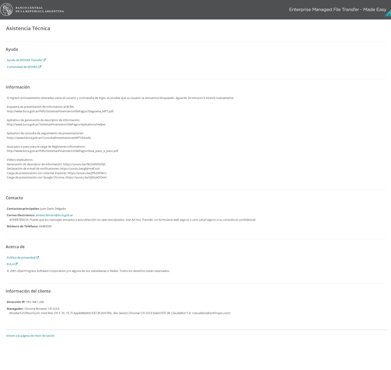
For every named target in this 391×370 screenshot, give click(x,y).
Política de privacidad (21, 257)
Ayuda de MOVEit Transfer (25, 60)
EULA (10, 264)
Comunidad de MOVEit (22, 67)
